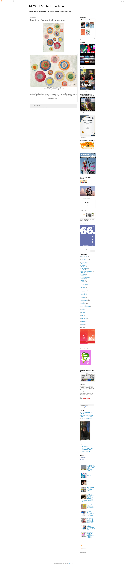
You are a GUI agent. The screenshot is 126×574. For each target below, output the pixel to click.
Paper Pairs (83, 281)
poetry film (83, 308)
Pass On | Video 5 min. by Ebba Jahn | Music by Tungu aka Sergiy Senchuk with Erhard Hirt (91, 468)
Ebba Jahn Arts (83, 457)
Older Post (75, 112)
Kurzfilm (82, 275)
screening (83, 311)
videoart (82, 319)
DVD (82, 260)
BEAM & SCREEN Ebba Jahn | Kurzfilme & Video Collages (90, 489)
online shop (83, 305)
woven (82, 324)
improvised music (84, 300)
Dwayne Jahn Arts (85, 446)
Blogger (70, 563)
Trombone (83, 287)
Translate (90, 407)
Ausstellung (83, 257)
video (82, 315)
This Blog (83, 413)
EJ (59, 98)
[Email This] (33, 105)
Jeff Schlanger (84, 272)
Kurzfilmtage (83, 278)
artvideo (82, 296)
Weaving (83, 293)
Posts (83, 546)
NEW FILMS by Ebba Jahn (46, 6)
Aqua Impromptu (84, 256)
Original (82, 280)
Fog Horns (83, 266)
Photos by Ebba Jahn (86, 451)
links (82, 302)
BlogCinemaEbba (84, 259)
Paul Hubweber (84, 283)
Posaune (83, 286)
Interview (83, 269)
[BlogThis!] (35, 105)
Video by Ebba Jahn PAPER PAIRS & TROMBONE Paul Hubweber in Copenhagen (90, 535)
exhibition (83, 297)
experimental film (84, 299)
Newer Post (32, 112)
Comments (84, 548)
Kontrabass (83, 274)
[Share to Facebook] (37, 105)
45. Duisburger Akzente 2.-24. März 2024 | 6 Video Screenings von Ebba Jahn (90, 520)
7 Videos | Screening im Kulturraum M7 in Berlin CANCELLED (90, 513)
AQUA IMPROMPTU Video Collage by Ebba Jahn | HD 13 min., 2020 (91, 527)
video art (83, 316)
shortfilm (83, 312)
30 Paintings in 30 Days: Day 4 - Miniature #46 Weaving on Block (90, 506)
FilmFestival (83, 265)
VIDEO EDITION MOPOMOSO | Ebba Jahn (90, 474)
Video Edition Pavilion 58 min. (87, 415)
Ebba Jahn (83, 263)
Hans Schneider (84, 268)
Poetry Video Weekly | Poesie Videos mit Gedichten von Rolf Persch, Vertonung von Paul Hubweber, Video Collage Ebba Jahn (87, 498)
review (82, 309)
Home (54, 112)
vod (82, 322)
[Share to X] (36, 105)
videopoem (83, 321)
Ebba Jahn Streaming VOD (86, 418)
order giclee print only (85, 306)
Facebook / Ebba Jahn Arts (86, 412)
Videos (82, 291)
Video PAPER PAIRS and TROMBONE (86, 290)
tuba (82, 314)
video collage (84, 318)
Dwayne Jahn (84, 262)
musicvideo (83, 303)
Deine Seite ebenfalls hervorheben (86, 459)
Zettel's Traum (84, 294)
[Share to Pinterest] (39, 105)
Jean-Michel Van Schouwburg (87, 271)
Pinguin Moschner (84, 284)
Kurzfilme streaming (85, 277)
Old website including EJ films (87, 416)
